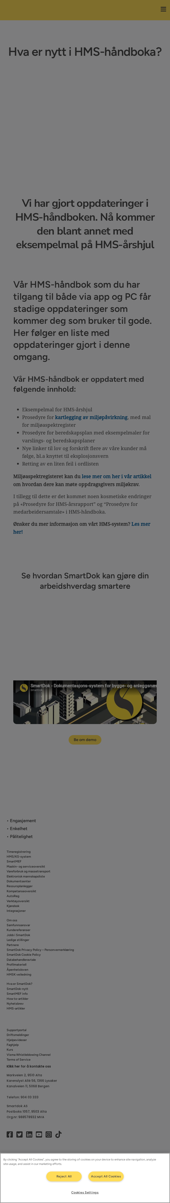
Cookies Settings (85, 1192)
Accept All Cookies (106, 1176)
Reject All (64, 1176)
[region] (85, 1178)
